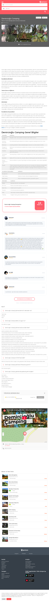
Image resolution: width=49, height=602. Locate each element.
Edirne (11, 478)
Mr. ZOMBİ (11, 272)
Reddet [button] (3, 599)
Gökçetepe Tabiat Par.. (14, 502)
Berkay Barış (11, 217)
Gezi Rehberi (28, 562)
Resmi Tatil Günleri (29, 567)
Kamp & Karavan (5, 561)
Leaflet (45, 442)
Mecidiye (14, 478)
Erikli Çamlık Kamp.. (13, 523)
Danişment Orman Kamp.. (15, 530)
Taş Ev (3, 569)
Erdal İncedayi (11, 286)
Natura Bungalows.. (13, 475)
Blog (2, 578)
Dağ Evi (3, 564)
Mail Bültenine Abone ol (30, 566)
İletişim (3, 574)
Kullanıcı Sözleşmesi (6, 575)
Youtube (30, 553)
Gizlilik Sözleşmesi (5, 577)
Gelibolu (15, 541)
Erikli (13, 492)
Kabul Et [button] (8, 599)
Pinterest (24, 553)
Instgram (16, 553)
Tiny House (4, 565)
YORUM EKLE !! (6, 22)
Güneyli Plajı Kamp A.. (14, 537)
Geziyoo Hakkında (5, 573)
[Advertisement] (24, 60)
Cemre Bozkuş (11, 233)
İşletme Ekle (27, 565)
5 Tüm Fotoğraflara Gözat (25, 44)
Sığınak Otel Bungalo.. (14, 495)
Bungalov (3, 562)
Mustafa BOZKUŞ (12, 256)
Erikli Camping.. (12, 509)
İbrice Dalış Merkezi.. (13, 482)
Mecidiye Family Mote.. (14, 489)
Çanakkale (12, 541)
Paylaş (45, 17)
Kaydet (39, 17)
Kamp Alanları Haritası (30, 564)
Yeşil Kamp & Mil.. (13, 516)
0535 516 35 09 (8, 448)
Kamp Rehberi (28, 561)
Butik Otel (4, 567)
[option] (9, 33)
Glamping (4, 566)
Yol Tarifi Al (7, 445)
